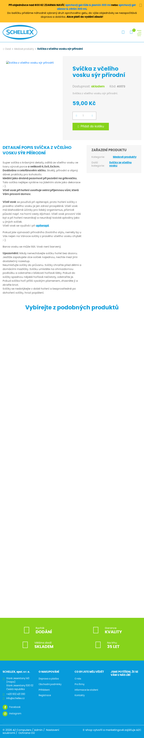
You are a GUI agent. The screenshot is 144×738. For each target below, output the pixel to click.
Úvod (8, 49)
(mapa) (10, 682)
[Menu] (139, 32)
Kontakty (80, 695)
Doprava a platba (49, 679)
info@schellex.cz (15, 698)
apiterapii (42, 225)
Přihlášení (44, 690)
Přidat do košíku (92, 126)
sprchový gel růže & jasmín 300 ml (88, 5)
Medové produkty (24, 49)
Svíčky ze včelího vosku (120, 164)
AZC (138, 730)
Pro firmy (79, 684)
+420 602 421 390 (15, 694)
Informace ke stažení (86, 690)
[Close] (140, 5)
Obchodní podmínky (50, 684)
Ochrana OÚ (26, 733)
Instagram (15, 714)
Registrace (45, 695)
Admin (38, 730)
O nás (78, 679)
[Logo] (20, 32)
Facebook (15, 707)
